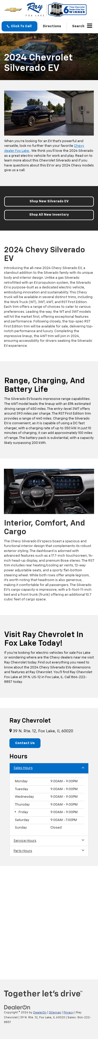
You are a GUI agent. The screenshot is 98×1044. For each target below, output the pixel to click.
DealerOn (40, 1012)
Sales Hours (23, 768)
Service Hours (25, 840)
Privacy (69, 1012)
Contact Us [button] (25, 743)
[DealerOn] (17, 1007)
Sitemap (55, 1012)
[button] (19, 26)
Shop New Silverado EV (49, 201)
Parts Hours (23, 851)
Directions (52, 26)
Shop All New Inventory (49, 214)
